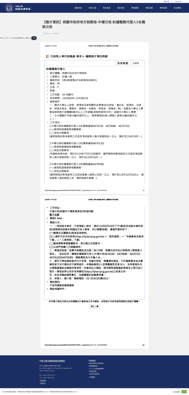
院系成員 (106, 8)
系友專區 (177, 8)
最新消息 (78, 8)
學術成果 (163, 8)
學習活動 (149, 8)
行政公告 (56, 33)
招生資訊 (120, 8)
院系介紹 (92, 8)
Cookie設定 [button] (176, 392)
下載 (34, 38)
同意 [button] (184, 391)
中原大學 (166, 1)
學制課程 (135, 8)
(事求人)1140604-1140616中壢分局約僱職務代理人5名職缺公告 (15, 38)
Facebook (178, 1)
